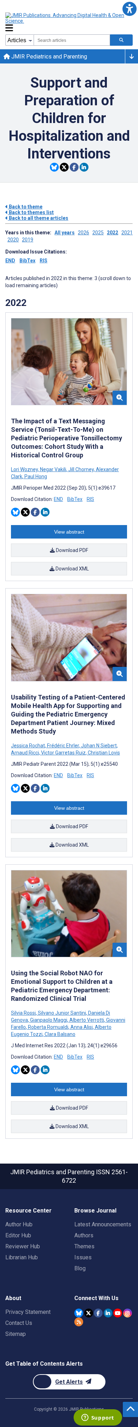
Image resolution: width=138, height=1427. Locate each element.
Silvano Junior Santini (62, 1013)
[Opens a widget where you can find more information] (97, 1418)
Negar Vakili (53, 469)
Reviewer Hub (22, 1246)
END (10, 260)
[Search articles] (121, 40)
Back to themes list (31, 212)
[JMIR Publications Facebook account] (98, 1313)
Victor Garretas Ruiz (63, 753)
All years (64, 232)
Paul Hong (35, 476)
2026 (83, 232)
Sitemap (15, 1334)
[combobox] (72, 40)
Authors (83, 1235)
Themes (84, 1246)
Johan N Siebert (99, 745)
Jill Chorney (81, 469)
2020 (13, 240)
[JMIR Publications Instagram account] (127, 1313)
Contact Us (18, 1323)
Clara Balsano (59, 1034)
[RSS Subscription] (78, 1321)
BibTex (27, 260)
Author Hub (19, 1224)
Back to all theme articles (38, 218)
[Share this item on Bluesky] (54, 167)
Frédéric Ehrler (63, 745)
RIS (43, 260)
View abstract (69, 532)
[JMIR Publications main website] (65, 18)
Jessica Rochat (28, 745)
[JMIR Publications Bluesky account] (78, 1313)
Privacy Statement (28, 1312)
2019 (27, 240)
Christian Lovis (103, 753)
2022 (112, 232)
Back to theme (25, 207)
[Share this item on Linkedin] (84, 167)
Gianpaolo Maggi (48, 1020)
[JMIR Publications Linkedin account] (108, 1313)
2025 (98, 232)
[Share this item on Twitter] (64, 167)
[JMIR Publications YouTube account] (117, 1313)
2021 (127, 232)
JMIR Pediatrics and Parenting (48, 56)
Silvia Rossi (24, 1013)
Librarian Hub (21, 1257)
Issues (83, 1257)
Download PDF (71, 550)
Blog (80, 1268)
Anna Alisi (81, 1027)
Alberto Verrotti (86, 1020)
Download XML (71, 569)
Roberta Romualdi (48, 1027)
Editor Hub (18, 1235)
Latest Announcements (102, 1224)
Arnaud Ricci (25, 753)
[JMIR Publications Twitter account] (88, 1313)
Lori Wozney (25, 469)
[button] (129, 9)
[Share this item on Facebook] (74, 167)
